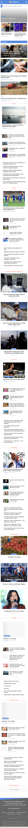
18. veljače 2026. (12, 738)
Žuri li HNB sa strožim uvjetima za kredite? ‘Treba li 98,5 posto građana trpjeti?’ (13, 52)
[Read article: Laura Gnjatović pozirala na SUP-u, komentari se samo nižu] (6, 487)
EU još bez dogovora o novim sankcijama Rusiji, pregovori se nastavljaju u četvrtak (20, 34)
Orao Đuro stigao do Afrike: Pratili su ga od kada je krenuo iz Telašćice (14, 773)
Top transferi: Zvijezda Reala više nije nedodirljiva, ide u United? (12, 258)
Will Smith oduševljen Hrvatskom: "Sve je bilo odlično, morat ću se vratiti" (17, 397)
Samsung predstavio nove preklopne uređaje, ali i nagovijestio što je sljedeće (14, 295)
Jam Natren (6, 688)
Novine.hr (5, 55)
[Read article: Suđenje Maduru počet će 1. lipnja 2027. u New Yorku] (7, 27)
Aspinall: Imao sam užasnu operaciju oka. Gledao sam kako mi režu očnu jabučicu (17, 220)
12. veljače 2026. (13, 661)
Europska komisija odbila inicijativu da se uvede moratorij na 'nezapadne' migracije (13, 167)
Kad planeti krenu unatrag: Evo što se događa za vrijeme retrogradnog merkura (14, 769)
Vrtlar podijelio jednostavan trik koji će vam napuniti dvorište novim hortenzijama (17, 390)
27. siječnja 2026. (12, 744)
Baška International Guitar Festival (11, 681)
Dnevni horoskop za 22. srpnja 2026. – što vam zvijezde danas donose (13, 441)
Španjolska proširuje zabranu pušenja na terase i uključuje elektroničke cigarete (14, 76)
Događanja (14, 554)
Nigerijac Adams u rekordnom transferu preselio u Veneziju (16, 233)
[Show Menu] (1, 2)
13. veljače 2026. (13, 652)
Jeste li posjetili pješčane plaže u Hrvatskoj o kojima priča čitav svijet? (16, 412)
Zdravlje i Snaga (8, 376)
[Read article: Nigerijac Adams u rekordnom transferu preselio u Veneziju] (6, 233)
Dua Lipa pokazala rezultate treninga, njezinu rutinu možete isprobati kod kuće (13, 437)
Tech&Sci (14, 291)
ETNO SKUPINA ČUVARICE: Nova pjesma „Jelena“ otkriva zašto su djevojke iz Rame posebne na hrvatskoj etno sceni (17, 657)
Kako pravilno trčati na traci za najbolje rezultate (14, 379)
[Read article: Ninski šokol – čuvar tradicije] (14, 545)
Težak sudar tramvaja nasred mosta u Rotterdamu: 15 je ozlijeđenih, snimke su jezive (14, 163)
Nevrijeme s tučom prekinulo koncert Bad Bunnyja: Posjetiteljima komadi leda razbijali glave (13, 509)
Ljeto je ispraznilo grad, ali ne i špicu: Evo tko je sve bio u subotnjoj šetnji (14, 528)
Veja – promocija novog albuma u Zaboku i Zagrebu (13, 691)
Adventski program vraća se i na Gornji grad (14, 611)
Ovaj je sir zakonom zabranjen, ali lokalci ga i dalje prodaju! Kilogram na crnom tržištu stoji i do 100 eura (17, 405)
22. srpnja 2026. (12, 55)
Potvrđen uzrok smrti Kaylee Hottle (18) (17, 480)
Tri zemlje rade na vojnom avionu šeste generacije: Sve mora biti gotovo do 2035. (17, 143)
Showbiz (6, 466)
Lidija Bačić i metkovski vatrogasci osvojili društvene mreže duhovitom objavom (12, 513)
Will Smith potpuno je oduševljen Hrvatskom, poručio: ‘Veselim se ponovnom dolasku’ (13, 469)
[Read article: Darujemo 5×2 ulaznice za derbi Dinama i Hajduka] (14, 572)
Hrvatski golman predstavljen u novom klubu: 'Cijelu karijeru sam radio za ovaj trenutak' (17, 240)
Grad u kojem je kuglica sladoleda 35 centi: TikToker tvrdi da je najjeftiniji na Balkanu (17, 493)
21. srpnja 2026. (14, 355)
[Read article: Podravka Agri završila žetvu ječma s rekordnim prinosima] (14, 88)
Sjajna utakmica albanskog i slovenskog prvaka (15, 226)
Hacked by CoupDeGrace (9, 18)
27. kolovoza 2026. (10, 20)
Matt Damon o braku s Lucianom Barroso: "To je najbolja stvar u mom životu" (14, 521)
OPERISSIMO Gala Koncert (10, 683)
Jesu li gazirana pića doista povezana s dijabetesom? (12, 426)
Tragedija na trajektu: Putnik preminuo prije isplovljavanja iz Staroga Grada (12, 170)
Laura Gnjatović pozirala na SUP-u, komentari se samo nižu (17, 486)
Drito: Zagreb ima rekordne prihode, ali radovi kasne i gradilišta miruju (14, 178)
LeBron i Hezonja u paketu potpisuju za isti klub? (13, 248)
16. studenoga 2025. (14, 676)
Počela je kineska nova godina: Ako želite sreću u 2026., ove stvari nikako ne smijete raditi (16, 735)
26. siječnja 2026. (12, 751)
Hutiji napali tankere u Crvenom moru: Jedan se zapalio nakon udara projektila (12, 125)
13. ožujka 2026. (12, 730)
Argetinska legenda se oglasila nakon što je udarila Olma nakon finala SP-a (12, 262)
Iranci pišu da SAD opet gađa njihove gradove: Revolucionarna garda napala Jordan (16, 136)
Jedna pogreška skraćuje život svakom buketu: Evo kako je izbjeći (13, 434)
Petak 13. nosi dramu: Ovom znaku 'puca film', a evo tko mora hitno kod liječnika (17, 649)
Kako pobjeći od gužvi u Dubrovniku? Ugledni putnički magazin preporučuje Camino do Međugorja (13, 422)
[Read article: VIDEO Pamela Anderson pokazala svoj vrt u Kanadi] (6, 501)
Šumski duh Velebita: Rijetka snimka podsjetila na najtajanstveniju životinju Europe (16, 749)
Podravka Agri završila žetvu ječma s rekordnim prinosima (13, 98)
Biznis (4, 49)
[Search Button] (26, 2)
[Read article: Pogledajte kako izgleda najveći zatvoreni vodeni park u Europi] (4, 742)
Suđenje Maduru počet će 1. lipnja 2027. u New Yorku (6, 33)
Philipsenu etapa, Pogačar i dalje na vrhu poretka (14, 251)
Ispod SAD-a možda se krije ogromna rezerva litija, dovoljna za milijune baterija (14, 323)
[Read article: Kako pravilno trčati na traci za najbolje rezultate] (14, 370)
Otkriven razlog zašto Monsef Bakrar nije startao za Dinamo (14, 254)
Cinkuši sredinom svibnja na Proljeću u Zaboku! (14, 694)
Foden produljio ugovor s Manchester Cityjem (13, 265)
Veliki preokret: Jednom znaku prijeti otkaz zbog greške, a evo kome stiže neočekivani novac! (17, 665)
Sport (5, 205)
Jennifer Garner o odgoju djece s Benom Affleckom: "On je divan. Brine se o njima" (13, 525)
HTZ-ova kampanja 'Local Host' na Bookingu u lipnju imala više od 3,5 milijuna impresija (14, 182)
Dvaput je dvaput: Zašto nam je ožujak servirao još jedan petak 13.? (16, 728)
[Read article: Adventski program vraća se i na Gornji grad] (14, 599)
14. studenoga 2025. (14, 613)
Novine (4, 20)
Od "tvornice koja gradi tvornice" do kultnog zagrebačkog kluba (13, 758)
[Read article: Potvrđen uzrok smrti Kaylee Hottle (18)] (6, 481)
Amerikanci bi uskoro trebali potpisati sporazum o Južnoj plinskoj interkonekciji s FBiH (13, 174)
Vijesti (3, 16)
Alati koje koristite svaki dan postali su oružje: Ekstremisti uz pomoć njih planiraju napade (14, 352)
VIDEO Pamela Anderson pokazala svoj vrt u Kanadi (17, 500)
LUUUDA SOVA (7, 686)
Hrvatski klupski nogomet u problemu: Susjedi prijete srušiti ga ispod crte (13, 208)
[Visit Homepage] (14, 2)
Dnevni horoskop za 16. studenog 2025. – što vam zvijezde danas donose (16, 673)
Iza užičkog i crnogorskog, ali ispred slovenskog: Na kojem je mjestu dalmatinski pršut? (14, 765)
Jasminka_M (6, 640)
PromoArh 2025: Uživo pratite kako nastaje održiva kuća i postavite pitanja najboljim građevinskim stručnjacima (13, 778)
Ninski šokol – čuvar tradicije (14, 557)
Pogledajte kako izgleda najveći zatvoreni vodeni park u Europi (16, 741)
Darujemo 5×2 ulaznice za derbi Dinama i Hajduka (14, 584)
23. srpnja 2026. (12, 128)
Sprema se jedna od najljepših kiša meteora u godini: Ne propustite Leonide (13, 762)
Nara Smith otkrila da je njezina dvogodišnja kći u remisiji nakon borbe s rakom (14, 517)
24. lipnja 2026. (14, 558)
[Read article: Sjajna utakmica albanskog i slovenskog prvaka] (6, 227)
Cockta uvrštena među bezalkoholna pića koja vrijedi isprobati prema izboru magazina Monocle (14, 430)
